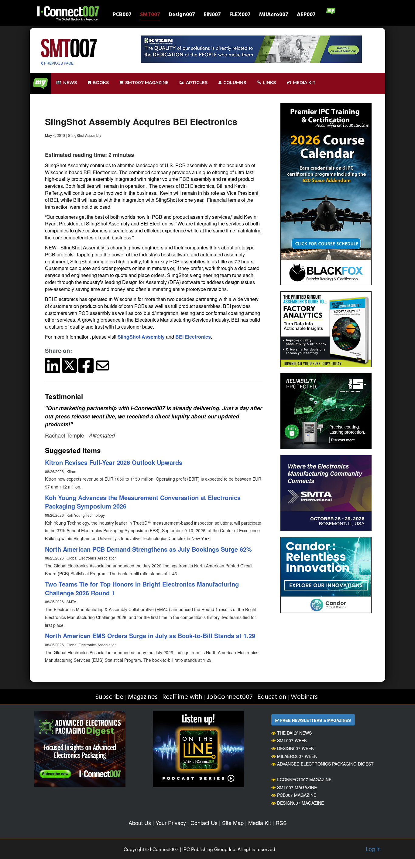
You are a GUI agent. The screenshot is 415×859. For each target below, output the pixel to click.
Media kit (304, 82)
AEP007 (306, 15)
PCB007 (122, 15)
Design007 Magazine (300, 803)
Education (271, 697)
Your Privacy (171, 823)
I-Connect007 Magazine (304, 779)
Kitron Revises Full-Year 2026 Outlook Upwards (113, 462)
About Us (140, 823)
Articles (197, 82)
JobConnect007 (230, 697)
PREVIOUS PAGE (58, 63)
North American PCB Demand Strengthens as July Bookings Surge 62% (148, 549)
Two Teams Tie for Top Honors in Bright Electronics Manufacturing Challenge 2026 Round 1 (142, 588)
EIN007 (212, 15)
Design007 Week (295, 748)
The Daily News (294, 733)
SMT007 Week (292, 740)
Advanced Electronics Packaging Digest (325, 764)
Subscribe (109, 697)
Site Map (233, 823)
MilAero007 (273, 15)
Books (101, 82)
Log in (373, 849)
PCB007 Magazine (296, 795)
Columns (234, 82)
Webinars (304, 697)
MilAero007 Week (297, 756)
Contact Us (204, 823)
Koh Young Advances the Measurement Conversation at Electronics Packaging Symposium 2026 (143, 502)
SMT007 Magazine (297, 787)
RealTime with (182, 697)
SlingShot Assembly (141, 336)
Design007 (182, 15)
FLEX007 (240, 15)
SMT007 (150, 15)
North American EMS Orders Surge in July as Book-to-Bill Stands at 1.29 (150, 635)
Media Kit (259, 823)
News (70, 82)
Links (269, 82)
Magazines (143, 697)
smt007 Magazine (147, 82)
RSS (281, 823)
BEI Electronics (193, 336)
